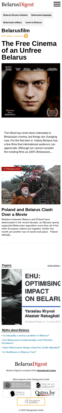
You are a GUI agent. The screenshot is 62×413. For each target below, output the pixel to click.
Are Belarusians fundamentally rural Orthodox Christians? (27, 341)
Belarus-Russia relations (15, 15)
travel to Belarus (33, 22)
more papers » (54, 266)
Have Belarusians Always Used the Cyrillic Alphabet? (31, 347)
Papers (6, 265)
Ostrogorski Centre (46, 370)
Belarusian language (41, 15)
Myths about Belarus (15, 330)
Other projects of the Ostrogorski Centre (31, 379)
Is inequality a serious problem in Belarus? (26, 335)
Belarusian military (12, 22)
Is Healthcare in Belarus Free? (19, 352)
